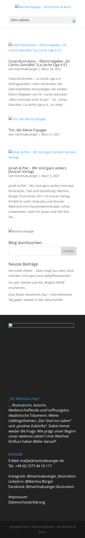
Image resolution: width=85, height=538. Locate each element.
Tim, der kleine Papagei (27, 130)
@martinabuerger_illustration (51, 476)
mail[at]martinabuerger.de (42, 460)
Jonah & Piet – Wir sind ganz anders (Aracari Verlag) (37, 170)
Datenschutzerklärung (26, 502)
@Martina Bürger (39, 481)
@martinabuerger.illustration (50, 486)
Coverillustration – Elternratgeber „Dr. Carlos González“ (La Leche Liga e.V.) (39, 63)
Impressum (17, 497)
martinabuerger (26, 69)
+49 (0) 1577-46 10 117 (33, 465)
